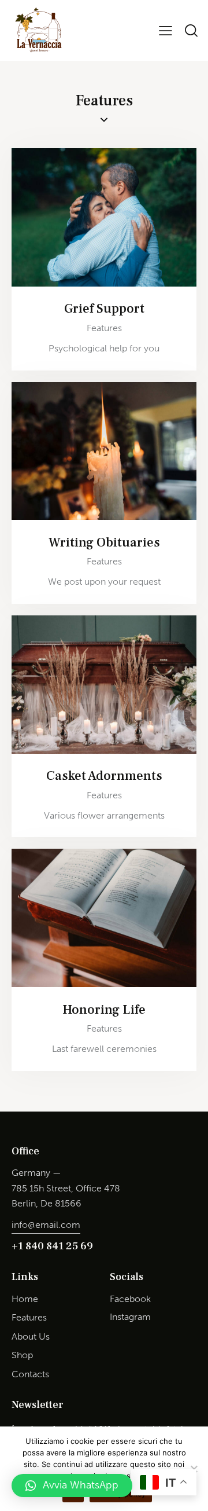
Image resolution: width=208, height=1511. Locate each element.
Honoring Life (104, 1010)
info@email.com (46, 1224)
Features (104, 327)
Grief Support (104, 309)
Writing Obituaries (104, 543)
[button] (72, 1485)
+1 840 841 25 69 (52, 1246)
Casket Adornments (104, 776)
